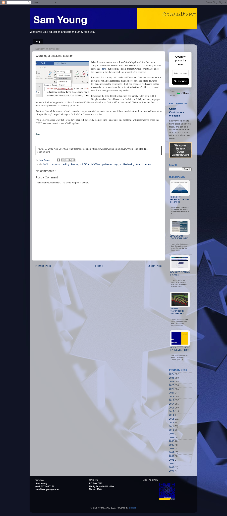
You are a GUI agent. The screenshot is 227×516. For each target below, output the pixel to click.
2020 (171, 393)
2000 (171, 467)
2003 (171, 456)
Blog (38, 41)
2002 (171, 460)
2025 (171, 374)
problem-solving (110, 164)
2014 (171, 415)
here (104, 69)
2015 (171, 411)
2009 (171, 434)
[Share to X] (66, 160)
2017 (171, 404)
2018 (171, 400)
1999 (171, 471)
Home (99, 265)
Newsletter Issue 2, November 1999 (180, 348)
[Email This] (58, 160)
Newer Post (43, 265)
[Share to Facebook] (70, 160)
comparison (56, 164)
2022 (171, 385)
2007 (171, 441)
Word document (143, 164)
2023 (171, 382)
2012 (171, 422)
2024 (171, 378)
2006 (171, 445)
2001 (171, 464)
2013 (171, 419)
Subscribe (180, 81)
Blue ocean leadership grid (179, 237)
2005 (171, 449)
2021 (46, 164)
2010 (171, 430)
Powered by (172, 93)
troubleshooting (127, 164)
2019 (171, 396)
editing (66, 164)
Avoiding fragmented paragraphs (177, 311)
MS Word (96, 164)
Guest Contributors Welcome (176, 112)
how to (74, 164)
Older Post (155, 265)
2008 (171, 437)
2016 (171, 408)
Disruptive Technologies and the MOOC (180, 199)
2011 (171, 426)
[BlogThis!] (62, 160)
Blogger (132, 508)
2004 (171, 452)
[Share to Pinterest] (73, 160)
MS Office (85, 164)
